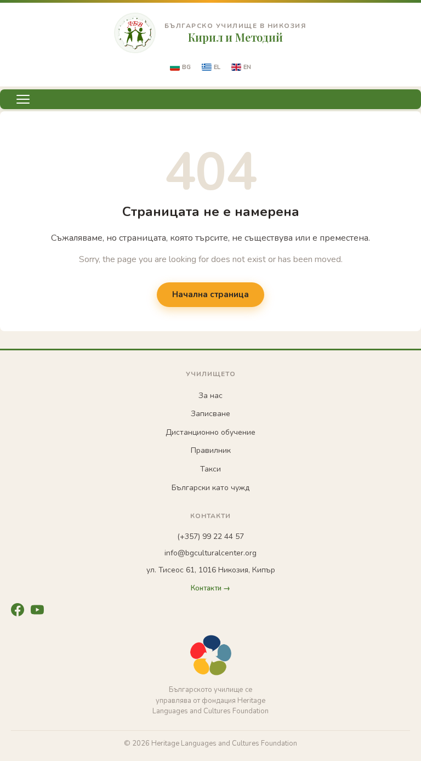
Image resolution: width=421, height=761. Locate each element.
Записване (210, 413)
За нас (210, 395)
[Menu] (23, 99)
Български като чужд (210, 487)
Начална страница (210, 294)
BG (186, 67)
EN (247, 67)
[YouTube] (37, 609)
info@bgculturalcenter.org (210, 553)
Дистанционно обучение (210, 432)
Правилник (211, 450)
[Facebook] (17, 609)
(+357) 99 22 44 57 (210, 536)
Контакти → (210, 588)
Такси (210, 469)
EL (217, 67)
